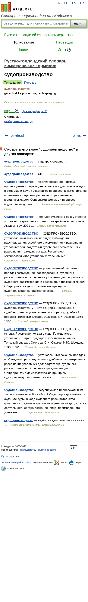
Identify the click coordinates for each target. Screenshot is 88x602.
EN (58, 3)
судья (77, 135)
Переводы (64, 42)
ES (74, 3)
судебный (17, 135)
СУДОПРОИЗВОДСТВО (21, 233)
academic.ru (16, 7)
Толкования (23, 42)
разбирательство (16, 121)
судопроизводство (18, 161)
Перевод (30, 82)
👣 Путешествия (10, 456)
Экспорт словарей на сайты (16, 462)
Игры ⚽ (64, 50)
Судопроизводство (19, 181)
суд (32, 121)
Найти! (78, 23)
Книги (23, 50)
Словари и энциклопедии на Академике (36, 16)
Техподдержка (27, 449)
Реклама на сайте (46, 449)
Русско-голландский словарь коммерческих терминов (44, 35)
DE (66, 3)
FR (82, 3)
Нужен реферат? (34, 111)
